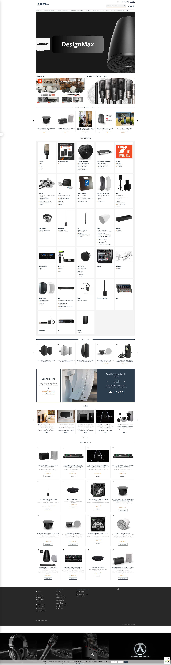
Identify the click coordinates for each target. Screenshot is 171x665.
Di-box (41, 166)
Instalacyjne (119, 166)
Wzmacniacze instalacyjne (76, 10)
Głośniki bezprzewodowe (83, 163)
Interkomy (119, 266)
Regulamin (58, 592)
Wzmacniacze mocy (44, 300)
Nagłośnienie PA (62, 230)
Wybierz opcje (48, 476)
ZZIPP (79, 298)
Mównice (80, 272)
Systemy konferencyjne (64, 198)
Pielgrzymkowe (101, 201)
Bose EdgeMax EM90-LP (98, 567)
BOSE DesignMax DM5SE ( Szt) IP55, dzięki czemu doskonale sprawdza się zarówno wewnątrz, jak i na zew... (122, 569)
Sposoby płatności (80, 596)
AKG (107, 10)
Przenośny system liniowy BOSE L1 (47, 195)
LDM (117, 193)
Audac (98, 228)
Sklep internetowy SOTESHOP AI (129, 624)
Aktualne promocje (49, 10)
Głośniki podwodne (82, 166)
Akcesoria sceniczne (82, 300)
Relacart (61, 268)
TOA (102, 10)
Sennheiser (42, 330)
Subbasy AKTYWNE (121, 204)
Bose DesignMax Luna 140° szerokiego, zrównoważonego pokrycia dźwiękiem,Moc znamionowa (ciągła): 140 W (98, 466)
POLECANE (85, 442)
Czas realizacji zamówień (82, 594)
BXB (59, 298)
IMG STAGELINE (43, 266)
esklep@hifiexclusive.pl (41, 610)
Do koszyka (73, 476)
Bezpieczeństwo (60, 600)
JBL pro (88, 10)
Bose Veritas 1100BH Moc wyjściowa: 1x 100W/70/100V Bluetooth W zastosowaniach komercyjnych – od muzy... (73, 569)
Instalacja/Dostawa (60, 596)
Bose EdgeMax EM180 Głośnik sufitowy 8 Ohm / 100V (98, 534)
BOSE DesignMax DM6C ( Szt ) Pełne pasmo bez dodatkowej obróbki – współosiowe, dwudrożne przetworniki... (48, 535)
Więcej (46, 432)
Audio (41, 268)
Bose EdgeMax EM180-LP (73, 499)
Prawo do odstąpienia (61, 603)
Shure (60, 269)
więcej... (80, 171)
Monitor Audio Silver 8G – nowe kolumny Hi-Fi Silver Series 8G (46, 425)
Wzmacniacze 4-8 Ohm (103, 164)
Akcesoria (100, 199)
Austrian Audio (42, 228)
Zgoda (126, 661)
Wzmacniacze (81, 269)
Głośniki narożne (81, 168)
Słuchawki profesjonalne (45, 230)
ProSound (61, 202)
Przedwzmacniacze (44, 301)
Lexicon (41, 168)
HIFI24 (132, 2)
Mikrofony (42, 231)
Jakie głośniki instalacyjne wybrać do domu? (65, 425)
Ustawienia (114, 661)
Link (41, 169)
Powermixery (120, 195)
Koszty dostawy (80, 592)
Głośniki (41, 199)
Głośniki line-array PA (82, 169)
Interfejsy (42, 303)
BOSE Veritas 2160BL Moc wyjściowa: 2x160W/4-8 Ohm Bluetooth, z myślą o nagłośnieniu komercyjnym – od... (73, 466)
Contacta (119, 268)
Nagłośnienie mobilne (102, 298)
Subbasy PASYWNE (121, 202)
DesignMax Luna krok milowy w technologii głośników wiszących (105, 425)
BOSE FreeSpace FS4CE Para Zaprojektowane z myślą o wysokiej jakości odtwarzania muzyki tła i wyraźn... (73, 535)
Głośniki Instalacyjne (62, 10)
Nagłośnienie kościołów (103, 193)
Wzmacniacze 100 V (102, 163)
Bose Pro (95, 10)
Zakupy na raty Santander (62, 605)
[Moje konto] (131, 6)
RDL (117, 298)
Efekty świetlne (43, 269)
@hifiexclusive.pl (50, 394)
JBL (40, 164)
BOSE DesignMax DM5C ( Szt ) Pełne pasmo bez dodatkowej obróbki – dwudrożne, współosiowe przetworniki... (123, 501)
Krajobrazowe (120, 164)
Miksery (99, 266)
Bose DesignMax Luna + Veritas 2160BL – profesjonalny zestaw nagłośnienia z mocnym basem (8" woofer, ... (48, 569)
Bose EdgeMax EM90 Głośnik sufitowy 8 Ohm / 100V (98, 500)
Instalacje (80, 233)
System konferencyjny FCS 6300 (66, 306)
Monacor (118, 228)
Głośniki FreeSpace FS (44, 198)
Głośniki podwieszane (82, 164)
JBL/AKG (38, 10)
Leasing (58, 606)
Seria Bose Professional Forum (124, 424)
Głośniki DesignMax (44, 196)
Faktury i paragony (80, 591)
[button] (33, 121)
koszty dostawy (43, 620)
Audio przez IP (81, 274)
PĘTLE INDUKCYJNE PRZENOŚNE (85, 198)
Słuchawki (80, 236)
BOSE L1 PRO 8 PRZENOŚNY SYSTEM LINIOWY (48, 500)
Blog (85, 406)
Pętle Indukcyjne (82, 193)
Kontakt (58, 594)
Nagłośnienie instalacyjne (117, 10)
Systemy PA (119, 231)
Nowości (85, 339)
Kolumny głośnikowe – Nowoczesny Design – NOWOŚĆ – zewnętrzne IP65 (105, 232)
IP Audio (61, 201)
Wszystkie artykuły (85, 437)
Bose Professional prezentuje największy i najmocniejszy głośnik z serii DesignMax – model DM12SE (85, 426)
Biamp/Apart (42, 298)
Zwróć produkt (59, 608)
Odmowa (120, 661)
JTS (78, 228)
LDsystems (61, 228)
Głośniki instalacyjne (63, 231)
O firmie (58, 591)
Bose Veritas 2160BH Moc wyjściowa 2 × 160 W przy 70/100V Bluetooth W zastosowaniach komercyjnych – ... (123, 466)
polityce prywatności (79, 663)
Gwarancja (58, 602)
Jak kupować (59, 599)
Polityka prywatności (61, 597)
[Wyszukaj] (125, 6)
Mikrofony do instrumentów (84, 234)
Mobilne (118, 163)
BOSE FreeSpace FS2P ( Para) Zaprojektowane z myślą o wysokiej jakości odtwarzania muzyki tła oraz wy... (123, 535)
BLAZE (79, 330)
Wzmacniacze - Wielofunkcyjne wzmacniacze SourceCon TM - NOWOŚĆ (104, 236)
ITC (59, 330)
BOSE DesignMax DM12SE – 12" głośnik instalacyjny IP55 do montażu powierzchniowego (48, 466)
